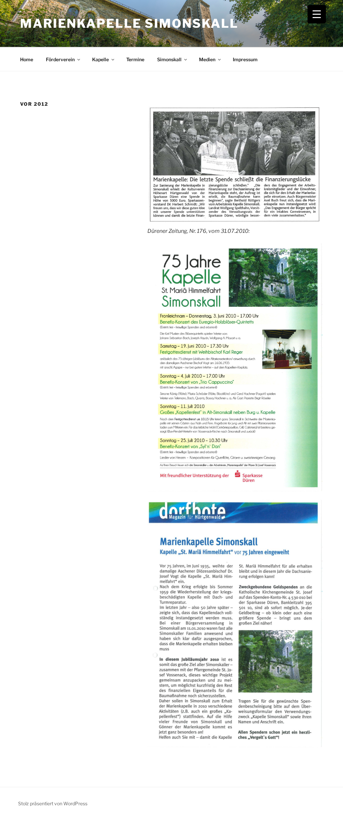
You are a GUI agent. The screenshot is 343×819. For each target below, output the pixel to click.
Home (26, 59)
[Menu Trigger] (316, 14)
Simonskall (169, 59)
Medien (207, 59)
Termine (135, 59)
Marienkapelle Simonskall (129, 23)
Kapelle (100, 59)
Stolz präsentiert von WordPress (52, 803)
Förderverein (60, 59)
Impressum (245, 59)
